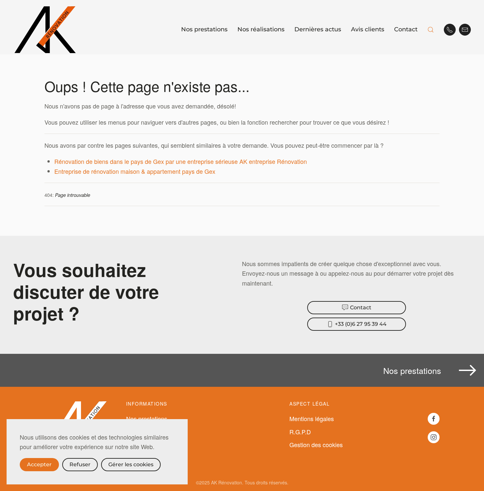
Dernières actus (317, 29)
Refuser (80, 464)
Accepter (39, 464)
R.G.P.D (300, 431)
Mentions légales (311, 418)
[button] (430, 29)
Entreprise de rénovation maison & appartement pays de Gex (134, 171)
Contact (405, 29)
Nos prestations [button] (204, 29)
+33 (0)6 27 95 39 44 (361, 324)
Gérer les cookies (130, 464)
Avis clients (367, 29)
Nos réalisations (260, 29)
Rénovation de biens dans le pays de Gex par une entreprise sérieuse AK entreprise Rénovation (180, 161)
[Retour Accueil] (46, 29)
